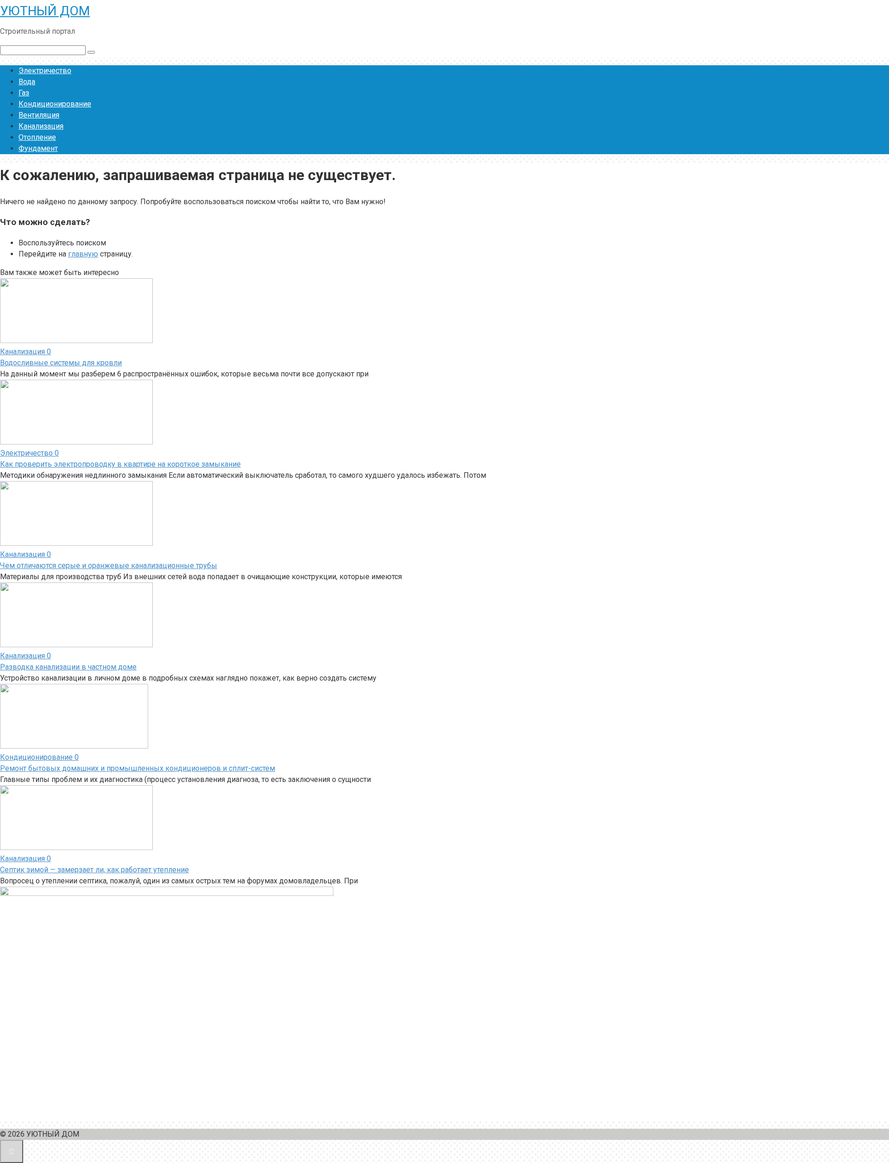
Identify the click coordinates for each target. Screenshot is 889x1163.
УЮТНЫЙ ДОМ (45, 11)
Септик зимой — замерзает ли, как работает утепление (94, 869)
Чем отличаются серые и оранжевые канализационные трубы (108, 565)
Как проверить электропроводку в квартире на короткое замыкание (120, 464)
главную (83, 254)
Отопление (37, 137)
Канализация (41, 126)
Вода (27, 81)
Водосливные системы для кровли (61, 362)
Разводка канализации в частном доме (68, 667)
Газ (24, 92)
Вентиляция (39, 115)
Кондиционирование (55, 104)
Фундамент (38, 148)
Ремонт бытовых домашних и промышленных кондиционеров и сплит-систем (137, 768)
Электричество (45, 70)
